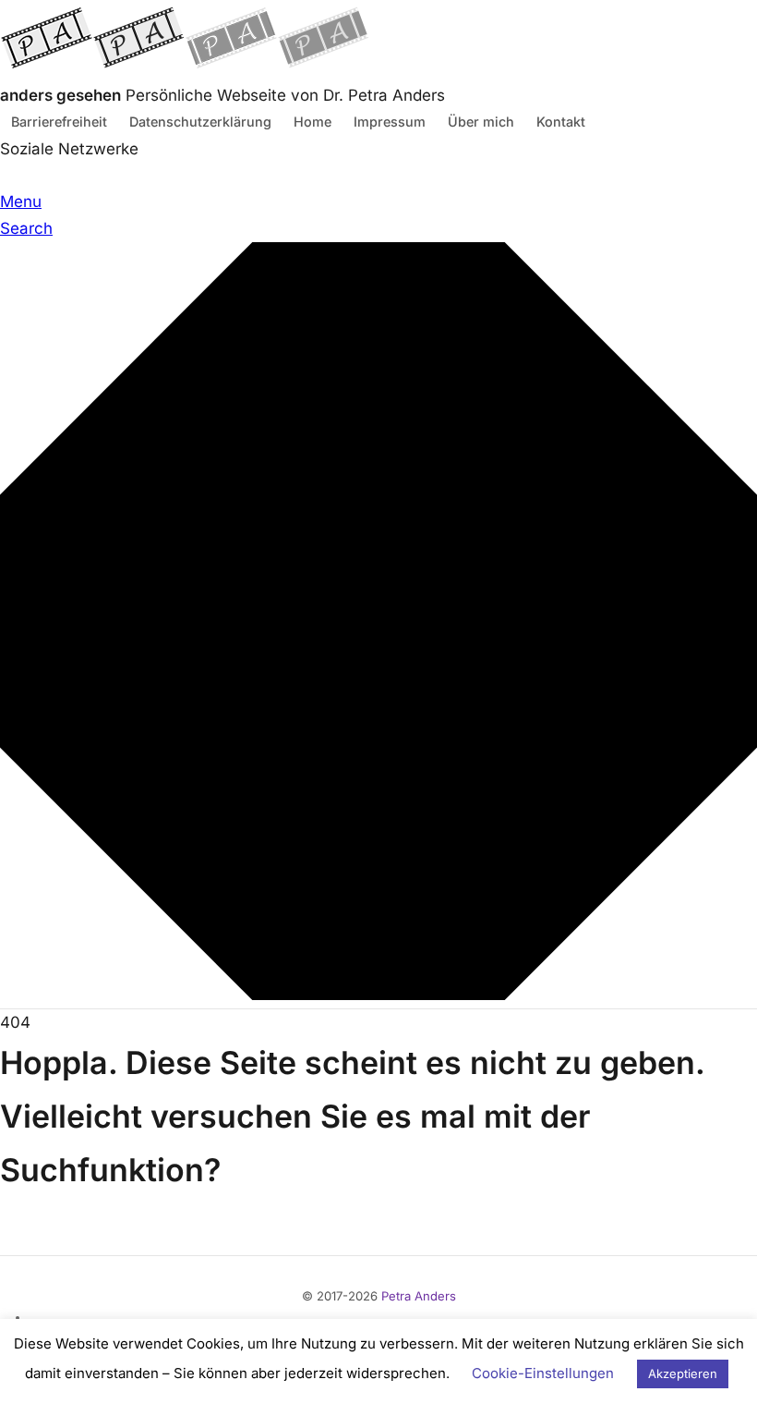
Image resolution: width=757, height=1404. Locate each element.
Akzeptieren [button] (682, 1373)
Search (26, 228)
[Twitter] (11, 175)
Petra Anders (418, 1295)
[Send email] (33, 175)
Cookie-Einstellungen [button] (543, 1373)
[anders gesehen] (184, 68)
